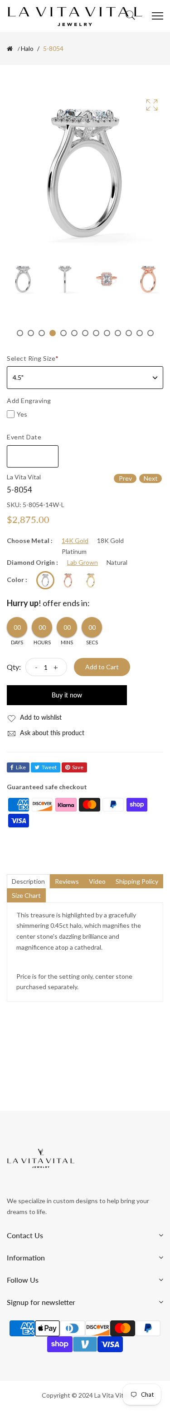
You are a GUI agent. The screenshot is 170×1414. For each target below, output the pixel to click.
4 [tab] (52, 333)
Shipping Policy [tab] (137, 881)
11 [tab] (129, 333)
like (21, 767)
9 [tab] (107, 333)
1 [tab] (20, 333)
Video (97, 881)
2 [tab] (31, 333)
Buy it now (67, 695)
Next (151, 478)
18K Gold (110, 541)
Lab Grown (82, 562)
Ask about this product (51, 733)
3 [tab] (42, 333)
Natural (117, 562)
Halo (27, 48)
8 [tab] (96, 333)
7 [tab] (85, 333)
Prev (125, 478)
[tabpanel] (23, 279)
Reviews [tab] (67, 881)
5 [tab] (63, 333)
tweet (49, 767)
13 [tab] (150, 333)
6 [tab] (74, 333)
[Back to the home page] (10, 48)
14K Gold (75, 541)
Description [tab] (28, 881)
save (77, 767)
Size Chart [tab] (26, 895)
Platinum (74, 551)
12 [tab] (139, 333)
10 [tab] (118, 333)
